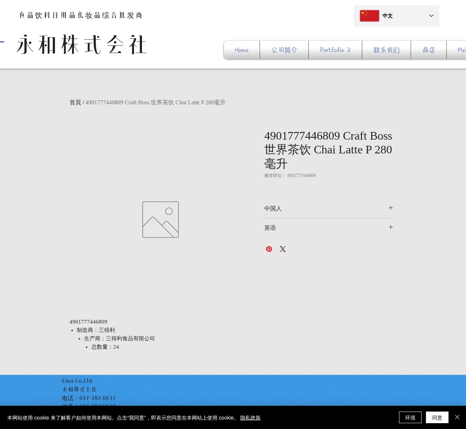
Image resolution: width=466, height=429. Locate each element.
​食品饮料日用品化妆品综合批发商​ (81, 15)
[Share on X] (283, 249)
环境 (410, 417)
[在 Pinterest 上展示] (269, 249)
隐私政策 (250, 417)
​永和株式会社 (81, 44)
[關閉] (457, 417)
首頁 (75, 102)
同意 (437, 417)
